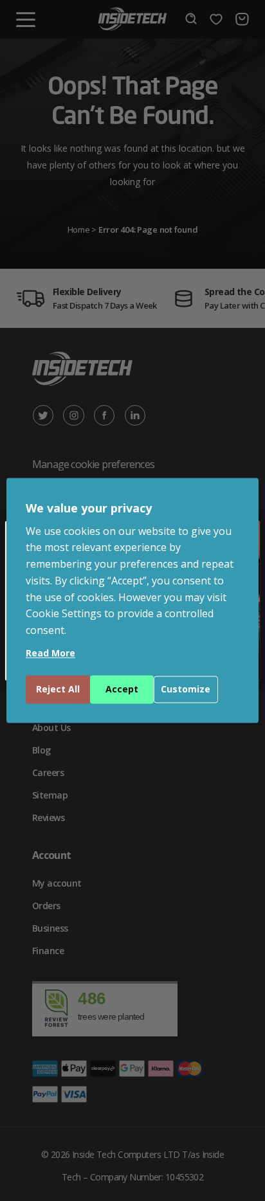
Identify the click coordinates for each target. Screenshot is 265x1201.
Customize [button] (185, 689)
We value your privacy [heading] (89, 508)
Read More (50, 653)
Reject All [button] (58, 689)
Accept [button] (121, 689)
